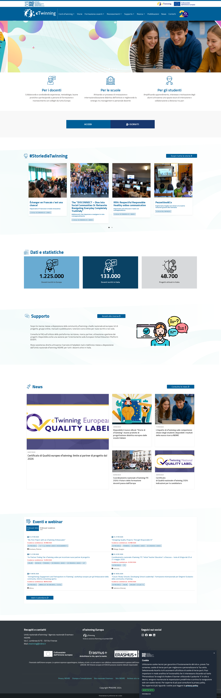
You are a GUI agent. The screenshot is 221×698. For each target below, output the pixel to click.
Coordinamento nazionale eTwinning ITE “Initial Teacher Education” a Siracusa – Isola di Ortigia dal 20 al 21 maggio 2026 (152, 558)
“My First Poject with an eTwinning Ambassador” (46, 539)
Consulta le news (180, 386)
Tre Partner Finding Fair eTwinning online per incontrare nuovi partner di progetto (58, 557)
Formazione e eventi (93, 14)
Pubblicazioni (153, 14)
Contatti (172, 14)
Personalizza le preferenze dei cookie (110, 696)
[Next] (190, 193)
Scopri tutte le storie (181, 155)
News (163, 14)
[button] (217, 46)
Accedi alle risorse (110, 316)
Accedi (88, 124)
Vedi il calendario (39, 597)
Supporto (128, 14)
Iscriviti (134, 124)
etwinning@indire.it (37, 643)
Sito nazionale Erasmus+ (103, 678)
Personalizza (146, 694)
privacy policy (192, 685)
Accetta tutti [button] (148, 690)
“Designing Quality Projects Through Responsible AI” (132, 539)
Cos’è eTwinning (66, 14)
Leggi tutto (33, 58)
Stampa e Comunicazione (82, 678)
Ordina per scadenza (47, 528)
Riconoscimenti (113, 14)
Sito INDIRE (120, 678)
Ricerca (140, 14)
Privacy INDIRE (64, 678)
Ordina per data (32, 528)
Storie (79, 14)
